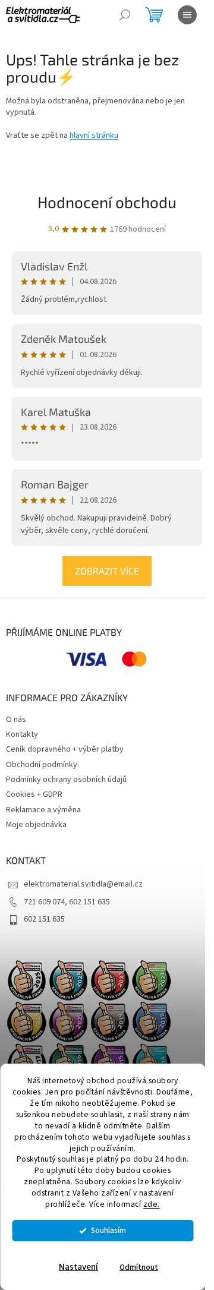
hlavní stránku (94, 135)
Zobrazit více (107, 570)
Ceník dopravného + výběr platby (65, 749)
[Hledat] (125, 15)
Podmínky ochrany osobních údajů (66, 780)
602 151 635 (44, 919)
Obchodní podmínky (41, 765)
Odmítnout (138, 1267)
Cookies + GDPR (34, 794)
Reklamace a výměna (43, 810)
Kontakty (22, 734)
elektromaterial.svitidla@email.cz (83, 884)
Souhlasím (108, 1230)
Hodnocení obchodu (107, 202)
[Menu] (187, 15)
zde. (151, 1204)
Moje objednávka (36, 825)
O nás (16, 720)
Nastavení (78, 1267)
